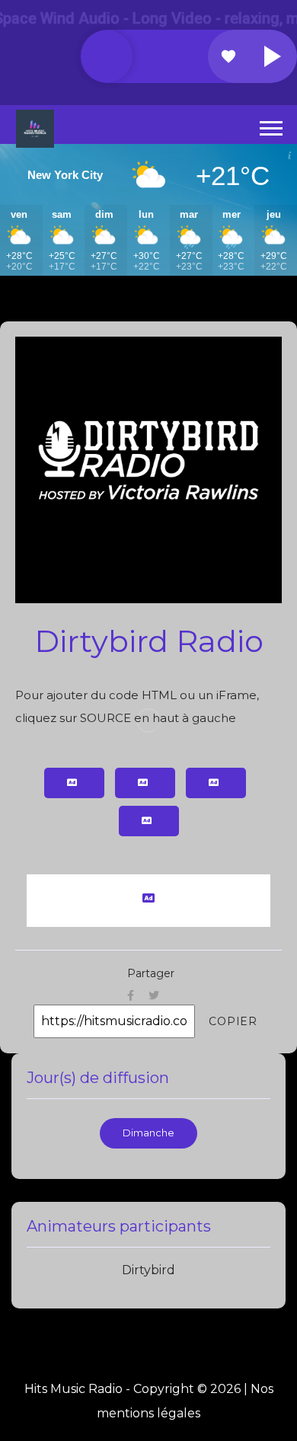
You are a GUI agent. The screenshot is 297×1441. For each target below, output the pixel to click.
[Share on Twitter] (153, 995)
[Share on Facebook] (130, 995)
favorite (228, 56)
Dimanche (148, 1133)
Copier (233, 1021)
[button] (270, 125)
